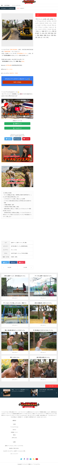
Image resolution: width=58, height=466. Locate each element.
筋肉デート (13, 242)
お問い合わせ (14, 437)
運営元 (14, 434)
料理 (49, 33)
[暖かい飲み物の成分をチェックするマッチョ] (14, 343)
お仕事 (44, 19)
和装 (53, 31)
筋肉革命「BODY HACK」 (14, 448)
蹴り (37, 37)
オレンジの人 (9, 69)
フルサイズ (18, 128)
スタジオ (41, 23)
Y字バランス (39, 19)
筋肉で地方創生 (13, 49)
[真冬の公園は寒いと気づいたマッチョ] (43, 316)
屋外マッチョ (19, 242)
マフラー (44, 29)
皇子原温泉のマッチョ (22, 53)
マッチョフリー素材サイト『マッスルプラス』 (31, 464)
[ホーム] (1, 5)
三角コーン (38, 31)
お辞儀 (51, 19)
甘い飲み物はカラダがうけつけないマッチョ (43, 330)
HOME (14, 424)
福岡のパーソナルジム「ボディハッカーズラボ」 (14, 445)
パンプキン (44, 25)
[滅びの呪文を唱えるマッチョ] (43, 371)
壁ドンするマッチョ (14, 357)
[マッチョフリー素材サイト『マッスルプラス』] (29, 2)
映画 (52, 33)
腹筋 (54, 285)
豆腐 (52, 35)
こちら (22, 61)
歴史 (38, 35)
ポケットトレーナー (14, 453)
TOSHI (16, 73)
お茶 (48, 19)
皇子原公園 (8, 65)
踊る (55, 35)
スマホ (46, 23)
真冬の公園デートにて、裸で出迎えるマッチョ (14, 275)
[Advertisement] (17, 231)
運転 (26, 242)
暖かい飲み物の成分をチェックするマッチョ (15, 330)
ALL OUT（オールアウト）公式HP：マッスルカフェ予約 (14, 451)
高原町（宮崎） (14, 256)
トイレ (50, 23)
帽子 (38, 33)
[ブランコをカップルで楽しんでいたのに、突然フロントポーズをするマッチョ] (14, 316)
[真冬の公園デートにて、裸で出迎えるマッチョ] (14, 289)
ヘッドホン (45, 27)
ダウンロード (14, 298)
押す (46, 33)
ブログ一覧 (51, 386)
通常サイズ (18, 123)
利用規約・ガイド (14, 432)
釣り (45, 37)
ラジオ (49, 29)
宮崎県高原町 (7, 51)
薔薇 (45, 35)
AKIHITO (12, 73)
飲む (48, 37)
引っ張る (42, 33)
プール (40, 27)
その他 (14, 285)
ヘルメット (51, 27)
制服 (43, 31)
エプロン (49, 21)
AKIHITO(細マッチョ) (16, 253)
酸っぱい (40, 37)
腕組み (41, 35)
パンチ (39, 25)
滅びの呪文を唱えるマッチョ (43, 357)
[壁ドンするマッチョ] (14, 371)
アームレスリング (41, 21)
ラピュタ (53, 29)
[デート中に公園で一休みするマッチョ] (43, 289)
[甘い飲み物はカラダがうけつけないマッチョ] (43, 343)
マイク (40, 29)
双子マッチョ (48, 31)
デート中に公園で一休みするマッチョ (43, 275)
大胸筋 (25, 366)
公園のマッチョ (10, 285)
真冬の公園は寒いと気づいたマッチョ (43, 303)
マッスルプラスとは (14, 426)
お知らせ (14, 429)
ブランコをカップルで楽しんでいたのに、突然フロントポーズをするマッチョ (15, 303)
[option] (16, 392)
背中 (25, 285)
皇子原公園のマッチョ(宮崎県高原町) (7, 8)
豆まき (48, 35)
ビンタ (49, 25)
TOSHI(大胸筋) (24, 253)
